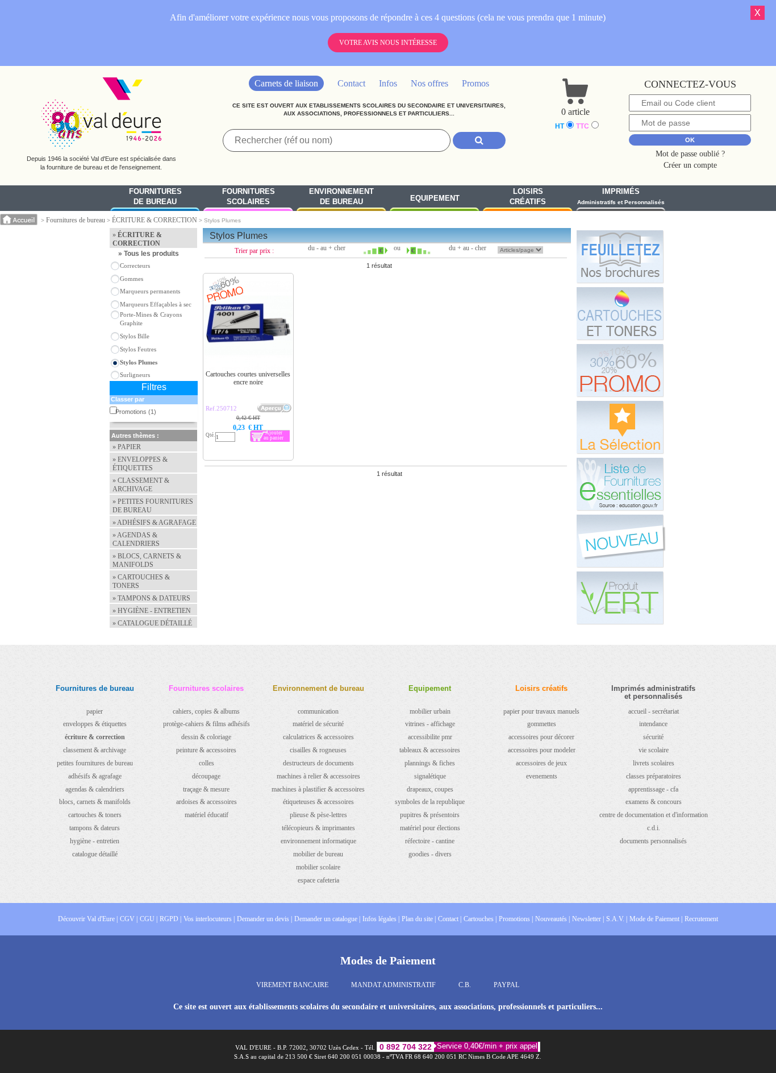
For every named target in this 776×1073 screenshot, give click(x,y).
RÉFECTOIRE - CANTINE (429, 841)
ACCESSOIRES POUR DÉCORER (541, 737)
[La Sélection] (619, 427)
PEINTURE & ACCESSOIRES (206, 750)
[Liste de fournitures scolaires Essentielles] (619, 483)
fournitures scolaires (248, 196)
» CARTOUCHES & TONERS (141, 581)
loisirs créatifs (528, 196)
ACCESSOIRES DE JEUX (541, 763)
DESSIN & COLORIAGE (206, 737)
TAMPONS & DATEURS (94, 828)
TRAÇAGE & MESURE (206, 789)
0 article (575, 112)
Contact (351, 83)
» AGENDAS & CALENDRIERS (136, 539)
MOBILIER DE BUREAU (318, 854)
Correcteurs (135, 265)
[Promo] (619, 370)
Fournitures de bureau (75, 220)
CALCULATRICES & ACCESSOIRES (318, 737)
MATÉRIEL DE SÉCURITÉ (318, 724)
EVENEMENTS (541, 776)
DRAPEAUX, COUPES (430, 789)
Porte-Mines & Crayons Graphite (151, 318)
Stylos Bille (134, 336)
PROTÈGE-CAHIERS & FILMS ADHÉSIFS (206, 724)
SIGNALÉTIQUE (430, 776)
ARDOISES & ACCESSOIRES (206, 802)
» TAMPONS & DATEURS (151, 598)
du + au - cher (467, 248)
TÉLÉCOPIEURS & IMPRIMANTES (318, 828)
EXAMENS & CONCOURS (653, 802)
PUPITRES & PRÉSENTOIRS (430, 815)
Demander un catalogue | (327, 919)
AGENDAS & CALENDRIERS (94, 789)
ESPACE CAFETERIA (318, 880)
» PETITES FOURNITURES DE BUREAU (152, 506)
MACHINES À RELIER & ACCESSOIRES (318, 776)
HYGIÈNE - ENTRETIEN (94, 841)
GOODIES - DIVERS (430, 854)
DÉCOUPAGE (206, 776)
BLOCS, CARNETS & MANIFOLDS (95, 802)
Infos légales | (380, 919)
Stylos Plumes (138, 362)
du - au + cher (326, 248)
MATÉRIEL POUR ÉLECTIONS (430, 828)
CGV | (128, 919)
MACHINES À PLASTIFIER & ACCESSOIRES (318, 789)
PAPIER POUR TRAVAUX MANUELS (541, 711)
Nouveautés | (552, 919)
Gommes (131, 278)
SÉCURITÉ (653, 737)
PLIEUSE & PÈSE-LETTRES (318, 815)
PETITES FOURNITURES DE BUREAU (95, 763)
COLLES (206, 763)
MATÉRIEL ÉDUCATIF (206, 815)
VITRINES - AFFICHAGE (430, 724)
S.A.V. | (616, 919)
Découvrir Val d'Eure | (88, 919)
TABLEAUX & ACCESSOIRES (429, 750)
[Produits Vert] (619, 597)
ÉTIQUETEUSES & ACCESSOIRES (318, 802)
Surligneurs (135, 374)
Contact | (449, 919)
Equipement (435, 198)
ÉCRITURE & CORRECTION (154, 220)
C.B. (464, 985)
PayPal (506, 985)
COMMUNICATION (318, 711)
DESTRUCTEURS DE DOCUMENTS (318, 763)
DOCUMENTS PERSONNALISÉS (653, 841)
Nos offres (429, 83)
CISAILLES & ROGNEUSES (318, 750)
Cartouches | (480, 919)
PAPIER (94, 711)
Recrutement (701, 919)
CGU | (148, 919)
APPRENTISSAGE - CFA (653, 789)
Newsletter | (588, 919)
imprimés (621, 196)
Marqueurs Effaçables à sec (155, 304)
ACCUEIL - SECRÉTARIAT (653, 711)
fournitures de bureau (155, 196)
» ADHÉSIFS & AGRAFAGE (154, 523)
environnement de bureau (341, 196)
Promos (475, 83)
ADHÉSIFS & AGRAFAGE (95, 776)
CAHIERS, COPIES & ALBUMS (206, 711)
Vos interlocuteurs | (209, 919)
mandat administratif (393, 985)
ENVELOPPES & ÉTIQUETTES (95, 724)
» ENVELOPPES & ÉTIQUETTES (140, 463)
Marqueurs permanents (150, 291)
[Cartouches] (619, 313)
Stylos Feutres (138, 349)
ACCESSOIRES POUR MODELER (541, 750)
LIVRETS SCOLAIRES (653, 763)
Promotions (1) (135, 411)
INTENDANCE (653, 724)
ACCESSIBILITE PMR (430, 737)
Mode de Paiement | (655, 919)
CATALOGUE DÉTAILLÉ (95, 854)
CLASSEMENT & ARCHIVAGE (94, 750)
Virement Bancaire (292, 985)
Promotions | (516, 919)
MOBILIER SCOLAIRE (318, 867)
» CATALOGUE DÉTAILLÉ (152, 623)
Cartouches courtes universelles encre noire (248, 378)
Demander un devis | (264, 919)
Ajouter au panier (273, 435)
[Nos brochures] (619, 256)
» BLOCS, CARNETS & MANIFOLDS (146, 560)
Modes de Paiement (388, 960)
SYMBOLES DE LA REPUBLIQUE (430, 802)
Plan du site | (419, 919)
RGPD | (170, 919)
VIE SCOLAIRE (654, 750)
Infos (388, 83)
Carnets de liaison (286, 83)
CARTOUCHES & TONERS (95, 815)
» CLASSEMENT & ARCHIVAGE (140, 485)
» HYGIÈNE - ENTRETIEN (151, 611)
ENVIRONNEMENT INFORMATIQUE (318, 841)
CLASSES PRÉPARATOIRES (653, 776)
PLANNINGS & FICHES (429, 763)
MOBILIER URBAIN (430, 711)
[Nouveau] (619, 540)
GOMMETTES (541, 724)
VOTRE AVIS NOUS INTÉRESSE (388, 43)
